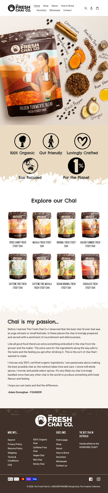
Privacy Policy (15, 444)
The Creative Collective (90, 486)
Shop (58, 444)
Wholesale (61, 461)
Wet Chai (37, 459)
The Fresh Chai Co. (42, 486)
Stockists (61, 456)
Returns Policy (15, 448)
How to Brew (62, 452)
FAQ (10, 464)
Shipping (12, 452)
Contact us (61, 465)
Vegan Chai (38, 455)
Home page (62, 439)
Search (11, 439)
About (59, 448)
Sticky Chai (38, 463)
